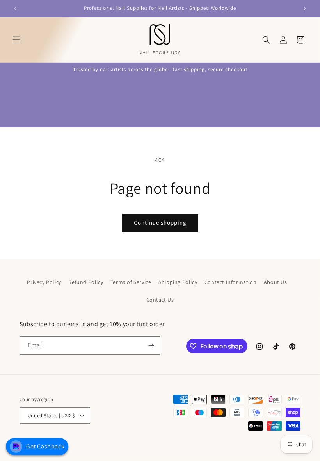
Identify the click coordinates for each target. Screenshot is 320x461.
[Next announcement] (304, 8)
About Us (275, 282)
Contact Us (160, 299)
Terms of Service (130, 282)
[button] (16, 39)
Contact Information (230, 282)
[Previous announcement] (15, 8)
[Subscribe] (151, 345)
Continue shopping (160, 222)
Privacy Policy (44, 282)
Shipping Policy (177, 282)
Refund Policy (85, 282)
